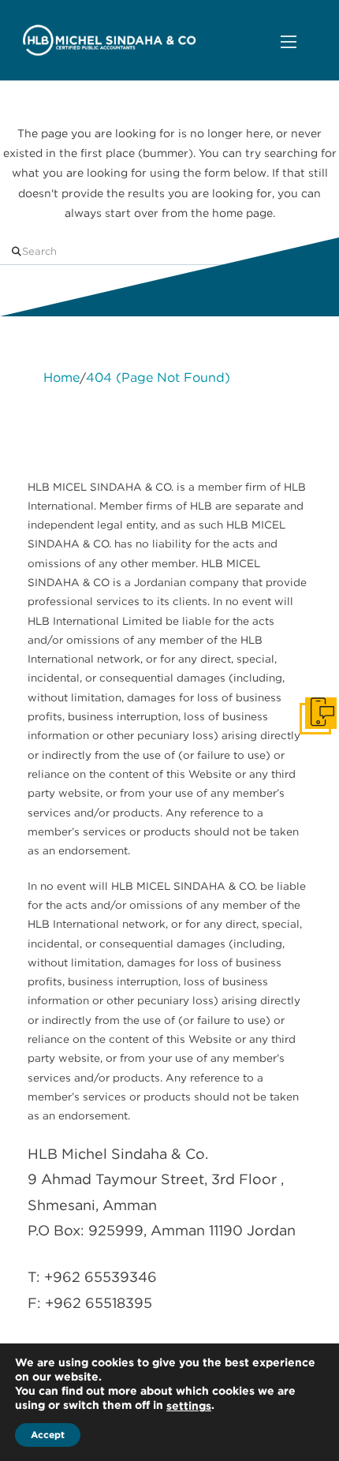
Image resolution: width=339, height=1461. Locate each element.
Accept (48, 1434)
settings (188, 1405)
